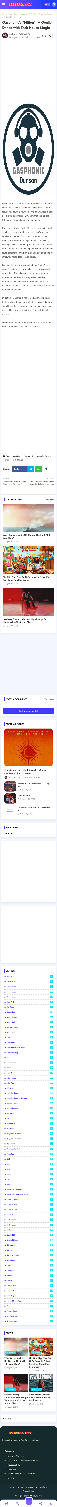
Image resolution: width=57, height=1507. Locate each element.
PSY (29, 1118)
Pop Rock (29, 1128)
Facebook (21, 469)
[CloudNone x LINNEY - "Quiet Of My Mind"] (10, 810)
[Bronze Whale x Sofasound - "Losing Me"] (10, 786)
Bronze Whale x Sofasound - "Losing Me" (33, 785)
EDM (30, 1037)
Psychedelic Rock (29, 1149)
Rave (29, 1169)
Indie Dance (30, 1073)
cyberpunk (29, 1270)
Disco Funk (29, 1032)
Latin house (30, 1078)
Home (4, 13)
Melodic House (30, 1093)
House (30, 1067)
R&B (29, 1159)
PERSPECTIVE (24, 795)
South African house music (29, 1194)
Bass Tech (29, 1002)
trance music (29, 1321)
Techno (30, 1230)
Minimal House (30, 1108)
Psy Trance (29, 1143)
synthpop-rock (29, 1316)
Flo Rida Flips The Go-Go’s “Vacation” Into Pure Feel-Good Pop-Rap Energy (27, 578)
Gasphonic (29, 456)
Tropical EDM (29, 1235)
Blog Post (16, 456)
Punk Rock (29, 1154)
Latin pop (30, 1083)
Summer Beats (29, 1199)
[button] (54, 4)
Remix (29, 1174)
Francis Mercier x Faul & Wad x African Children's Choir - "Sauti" (25, 772)
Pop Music (29, 1123)
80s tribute (29, 981)
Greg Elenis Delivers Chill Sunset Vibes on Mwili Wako (39, 1397)
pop (29, 1306)
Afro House (30, 992)
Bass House (30, 997)
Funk (29, 1057)
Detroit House (29, 1027)
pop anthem (29, 1311)
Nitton (6, 459)
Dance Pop (30, 1012)
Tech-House (29, 1225)
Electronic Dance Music (30, 1047)
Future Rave (29, 1062)
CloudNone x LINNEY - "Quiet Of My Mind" (34, 809)
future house (30, 1290)
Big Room (29, 1007)
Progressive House (30, 1133)
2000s (29, 976)
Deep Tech (29, 1022)
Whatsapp (38, 469)
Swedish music (29, 1209)
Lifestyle (29, 1088)
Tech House (14, 13)
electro (29, 1280)
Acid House (29, 986)
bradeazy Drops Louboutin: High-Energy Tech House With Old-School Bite (25, 621)
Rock (29, 1179)
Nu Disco (29, 1113)
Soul (29, 1184)
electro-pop (29, 1285)
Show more (49, 499)
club (29, 1265)
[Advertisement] (28, 71)
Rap (29, 1164)
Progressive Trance (29, 1138)
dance (29, 1275)
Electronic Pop (29, 1052)
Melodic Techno (44, 456)
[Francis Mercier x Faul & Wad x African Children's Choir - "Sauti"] (28, 747)
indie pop (30, 1295)
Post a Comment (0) (28, 711)
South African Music (29, 1189)
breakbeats (29, 1260)
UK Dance (29, 1245)
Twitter (30, 469)
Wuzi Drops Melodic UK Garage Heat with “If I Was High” (26, 536)
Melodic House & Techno (29, 1098)
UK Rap (29, 1250)
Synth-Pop (29, 1214)
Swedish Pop (29, 1204)
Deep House (30, 1017)
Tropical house (30, 1240)
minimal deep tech (29, 1301)
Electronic (29, 1042)
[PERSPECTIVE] (10, 798)
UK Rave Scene (29, 1255)
